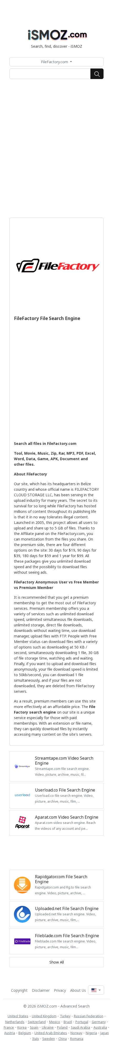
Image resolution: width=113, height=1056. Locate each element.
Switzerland (37, 1022)
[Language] (96, 990)
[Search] (97, 73)
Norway (76, 1033)
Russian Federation (88, 1016)
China (62, 1039)
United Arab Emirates (50, 1033)
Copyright (19, 990)
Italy (35, 1039)
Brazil (68, 1022)
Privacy (60, 990)
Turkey (65, 1016)
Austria (9, 1033)
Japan (104, 1033)
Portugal (81, 1022)
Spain (34, 1027)
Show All (56, 962)
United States (18, 1016)
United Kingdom (44, 1016)
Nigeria (91, 1033)
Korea (22, 1027)
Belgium (24, 1033)
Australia (100, 1027)
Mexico (54, 1022)
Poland (62, 1027)
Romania (76, 1039)
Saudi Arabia (80, 1027)
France (9, 1027)
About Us (78, 990)
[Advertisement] (56, 148)
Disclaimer (41, 990)
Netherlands (14, 1022)
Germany (99, 1022)
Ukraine (48, 1027)
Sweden (48, 1039)
